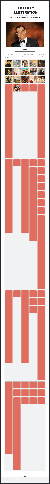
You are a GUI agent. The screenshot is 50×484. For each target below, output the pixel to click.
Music (31, 17)
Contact (18, 17)
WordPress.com (7, 481)
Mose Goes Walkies (37, 17)
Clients (14, 17)
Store (28, 17)
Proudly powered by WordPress (9, 479)
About (11, 17)
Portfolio (23, 17)
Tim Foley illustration (25, 10)
